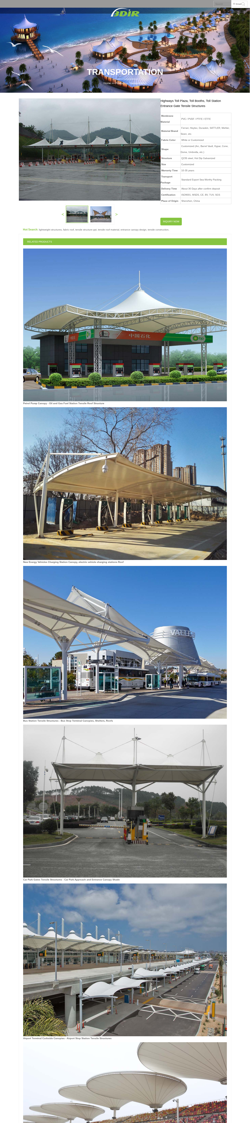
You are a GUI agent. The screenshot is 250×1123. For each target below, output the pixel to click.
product (120, 83)
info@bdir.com (239, 12)
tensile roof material (108, 229)
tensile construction (158, 229)
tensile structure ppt (86, 229)
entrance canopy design (133, 229)
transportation (137, 83)
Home (107, 83)
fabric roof (68, 229)
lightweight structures (50, 229)
